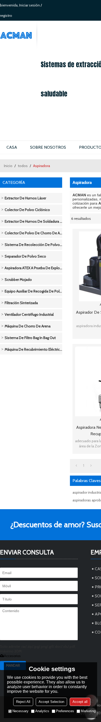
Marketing (88, 711)
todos (23, 165)
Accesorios (12, 656)
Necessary (20, 711)
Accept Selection (51, 702)
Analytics (42, 711)
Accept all (80, 702)
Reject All (23, 702)
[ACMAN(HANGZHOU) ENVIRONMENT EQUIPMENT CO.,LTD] (18, 35)
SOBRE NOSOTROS (48, 147)
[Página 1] (76, 465)
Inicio (8, 165)
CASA (11, 147)
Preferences (65, 711)
